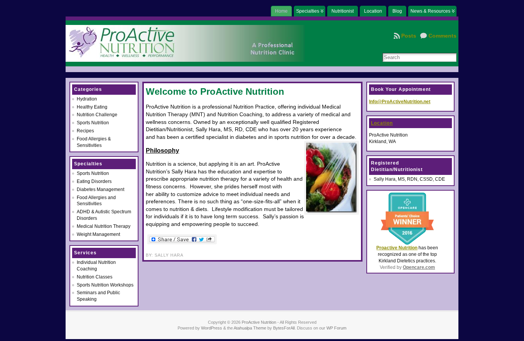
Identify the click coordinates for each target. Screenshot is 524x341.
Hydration (87, 99)
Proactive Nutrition (396, 247)
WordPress (211, 328)
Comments (442, 36)
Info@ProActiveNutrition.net (399, 101)
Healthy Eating (92, 107)
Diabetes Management (100, 189)
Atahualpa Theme (250, 328)
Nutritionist (342, 11)
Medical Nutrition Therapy (103, 226)
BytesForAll (284, 328)
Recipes (85, 130)
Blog (397, 11)
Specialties (307, 11)
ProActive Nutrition (259, 322)
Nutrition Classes (94, 277)
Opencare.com (419, 267)
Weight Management (98, 234)
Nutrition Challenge (97, 114)
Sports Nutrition (93, 122)
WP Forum (336, 328)
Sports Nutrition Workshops (105, 285)
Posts (408, 36)
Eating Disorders (94, 181)
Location (373, 11)
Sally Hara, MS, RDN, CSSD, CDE (409, 179)
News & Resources (430, 11)
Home (281, 11)
